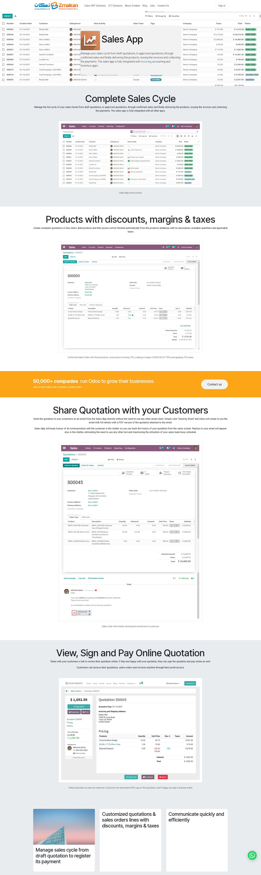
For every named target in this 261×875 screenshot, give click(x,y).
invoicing (146, 61)
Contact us (214, 384)
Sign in (221, 5)
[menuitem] (95, 6)
